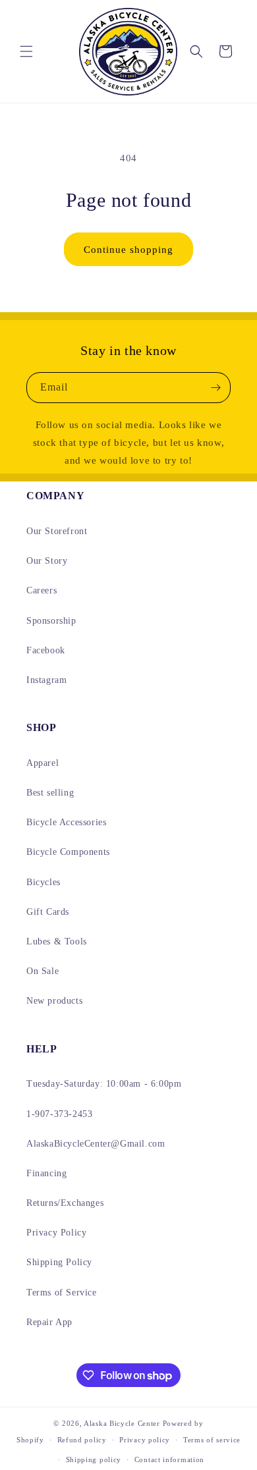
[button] (26, 51)
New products (54, 1001)
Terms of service (212, 1440)
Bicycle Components (68, 852)
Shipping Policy (59, 1262)
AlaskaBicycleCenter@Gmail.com (95, 1144)
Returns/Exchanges (64, 1203)
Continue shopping (128, 249)
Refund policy (82, 1440)
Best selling (50, 793)
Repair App (49, 1322)
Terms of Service (61, 1292)
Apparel (42, 763)
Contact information (169, 1459)
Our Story (46, 561)
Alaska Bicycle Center (122, 1423)
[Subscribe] (215, 387)
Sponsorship (51, 621)
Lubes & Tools (56, 941)
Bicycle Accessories (66, 822)
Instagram (46, 680)
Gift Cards (47, 912)
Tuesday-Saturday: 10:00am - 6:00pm (103, 1084)
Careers (41, 590)
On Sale (42, 971)
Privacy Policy (56, 1233)
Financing (46, 1173)
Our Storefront (56, 531)
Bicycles (43, 882)
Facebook (45, 650)
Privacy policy (144, 1440)
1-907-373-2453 (59, 1114)
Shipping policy (94, 1459)
